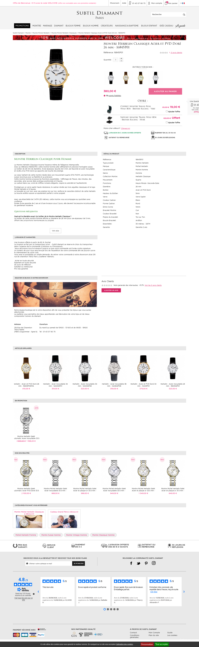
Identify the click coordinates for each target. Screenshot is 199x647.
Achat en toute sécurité (24, 261)
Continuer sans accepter (189, 640)
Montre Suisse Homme (51, 535)
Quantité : (108, 60)
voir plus (153, 592)
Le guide (180, 26)
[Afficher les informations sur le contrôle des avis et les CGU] (34, 594)
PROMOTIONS (22, 26)
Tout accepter (161, 644)
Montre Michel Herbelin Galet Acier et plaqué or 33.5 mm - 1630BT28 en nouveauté (84, 491)
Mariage (47, 26)
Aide (124, 3)
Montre (36, 26)
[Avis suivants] (184, 592)
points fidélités (114, 96)
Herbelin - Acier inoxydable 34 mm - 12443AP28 (85, 385)
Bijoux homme (91, 26)
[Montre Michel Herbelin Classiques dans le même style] (29, 521)
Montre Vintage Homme (76, 535)
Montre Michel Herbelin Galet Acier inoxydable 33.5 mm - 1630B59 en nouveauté (114, 491)
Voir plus (55, 231)
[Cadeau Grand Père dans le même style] (64, 521)
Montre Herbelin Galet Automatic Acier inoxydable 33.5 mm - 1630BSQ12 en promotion (26, 438)
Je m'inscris (79, 563)
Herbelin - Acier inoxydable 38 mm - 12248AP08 (114, 385)
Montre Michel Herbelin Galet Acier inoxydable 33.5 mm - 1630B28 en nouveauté (55, 491)
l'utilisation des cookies (124, 644)
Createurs (107, 26)
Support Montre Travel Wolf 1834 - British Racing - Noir (138, 118)
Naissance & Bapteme (126, 26)
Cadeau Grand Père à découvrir (64, 512)
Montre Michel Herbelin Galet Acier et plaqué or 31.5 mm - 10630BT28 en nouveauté (172, 491)
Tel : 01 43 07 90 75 (47, 332)
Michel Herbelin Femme (26, 535)
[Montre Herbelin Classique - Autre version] (111, 78)
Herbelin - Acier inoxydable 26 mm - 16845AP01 (173, 385)
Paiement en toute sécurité (25, 263)
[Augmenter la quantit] (121, 58)
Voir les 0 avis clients (153, 285)
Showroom (114, 3)
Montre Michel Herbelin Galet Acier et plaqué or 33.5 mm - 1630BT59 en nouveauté (143, 491)
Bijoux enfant (149, 26)
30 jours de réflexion (22, 265)
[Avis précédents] (38, 592)
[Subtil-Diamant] (99, 15)
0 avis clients (176, 53)
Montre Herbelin (142, 163)
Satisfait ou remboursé (23, 267)
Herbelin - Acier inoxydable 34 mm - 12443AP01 (55, 385)
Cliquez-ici (125, 128)
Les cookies (172, 635)
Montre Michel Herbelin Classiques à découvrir (29, 513)
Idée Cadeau (166, 26)
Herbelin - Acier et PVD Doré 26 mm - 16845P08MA (26, 385)
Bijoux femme (73, 26)
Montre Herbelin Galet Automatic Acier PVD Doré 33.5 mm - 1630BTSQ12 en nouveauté (26, 491)
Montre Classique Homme (103, 535)
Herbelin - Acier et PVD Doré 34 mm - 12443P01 (143, 385)
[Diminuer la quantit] (121, 61)
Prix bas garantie (21, 269)
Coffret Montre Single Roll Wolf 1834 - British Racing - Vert (137, 107)
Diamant (58, 26)
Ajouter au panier (165, 91)
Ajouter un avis (111, 290)
